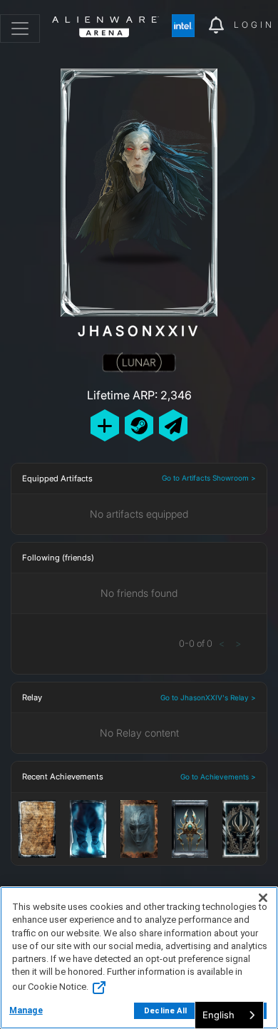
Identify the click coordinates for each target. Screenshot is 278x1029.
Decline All (165, 1010)
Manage (26, 1010)
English (218, 1014)
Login (254, 24)
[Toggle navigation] (20, 28)
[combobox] (229, 1015)
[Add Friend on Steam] (139, 425)
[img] (190, 26)
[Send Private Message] (173, 425)
